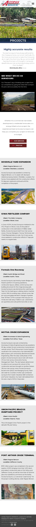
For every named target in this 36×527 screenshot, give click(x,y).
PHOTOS (19, 145)
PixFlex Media (13, 522)
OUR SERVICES (19, 141)
